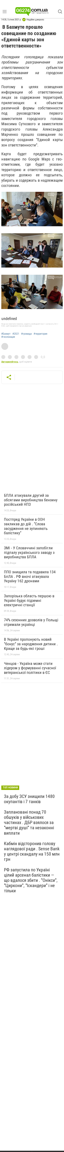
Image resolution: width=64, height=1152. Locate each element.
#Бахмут (6, 333)
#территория (40, 333)
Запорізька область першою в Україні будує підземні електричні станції (29, 600)
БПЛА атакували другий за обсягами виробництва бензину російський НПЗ (30, 500)
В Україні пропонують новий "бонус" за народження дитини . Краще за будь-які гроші (31, 644)
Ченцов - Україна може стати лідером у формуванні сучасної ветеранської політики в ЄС (30, 668)
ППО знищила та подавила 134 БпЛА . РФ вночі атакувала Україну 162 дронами (30, 576)
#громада (26, 333)
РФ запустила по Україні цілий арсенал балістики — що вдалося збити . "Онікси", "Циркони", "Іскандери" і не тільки (30, 880)
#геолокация (8, 336)
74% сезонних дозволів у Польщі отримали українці (31, 622)
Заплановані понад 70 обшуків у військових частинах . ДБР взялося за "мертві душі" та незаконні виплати (29, 822)
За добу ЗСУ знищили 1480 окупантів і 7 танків (29, 799)
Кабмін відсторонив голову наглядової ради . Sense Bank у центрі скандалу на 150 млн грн (32, 851)
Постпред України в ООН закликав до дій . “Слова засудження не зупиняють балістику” (26, 526)
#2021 (15, 333)
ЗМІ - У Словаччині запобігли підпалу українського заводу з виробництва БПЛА (29, 552)
